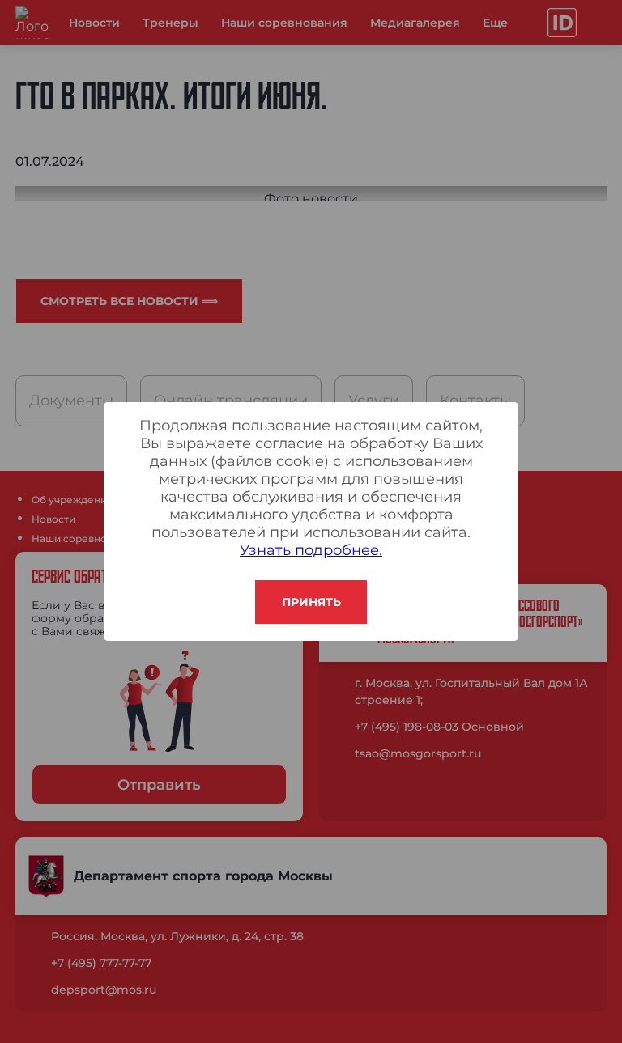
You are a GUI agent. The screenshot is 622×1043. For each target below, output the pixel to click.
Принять (311, 602)
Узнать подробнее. (311, 550)
